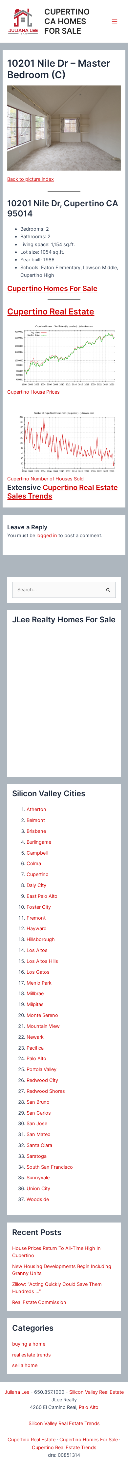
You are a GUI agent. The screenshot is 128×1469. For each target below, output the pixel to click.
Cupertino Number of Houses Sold (45, 479)
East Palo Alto (42, 896)
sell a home (24, 1365)
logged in (46, 536)
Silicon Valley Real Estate (96, 1392)
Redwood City (42, 1080)
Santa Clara (39, 1145)
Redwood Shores (46, 1091)
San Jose (37, 1123)
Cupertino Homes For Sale (52, 288)
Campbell (37, 853)
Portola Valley (41, 1069)
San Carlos (39, 1113)
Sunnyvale (38, 1178)
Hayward (37, 928)
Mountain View (43, 1026)
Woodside (38, 1199)
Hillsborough (41, 939)
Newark (35, 1037)
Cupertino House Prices (33, 392)
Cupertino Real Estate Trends (64, 1448)
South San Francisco (50, 1167)
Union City (38, 1189)
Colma (34, 863)
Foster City (39, 907)
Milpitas (35, 1004)
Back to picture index (30, 179)
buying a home (28, 1344)
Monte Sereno (42, 1015)
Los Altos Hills (42, 961)
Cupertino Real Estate (50, 311)
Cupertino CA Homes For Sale (67, 21)
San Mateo (39, 1134)
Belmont (36, 820)
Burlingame (39, 842)
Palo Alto (36, 1058)
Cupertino (38, 874)
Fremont (36, 918)
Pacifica (35, 1048)
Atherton (36, 809)
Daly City (36, 885)
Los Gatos (38, 972)
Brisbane (36, 831)
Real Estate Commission (39, 1302)
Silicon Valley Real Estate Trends (64, 1423)
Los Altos (37, 950)
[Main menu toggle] (114, 21)
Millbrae (35, 993)
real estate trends (31, 1355)
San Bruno (38, 1102)
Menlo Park (39, 983)
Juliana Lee (17, 1392)
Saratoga (37, 1156)
